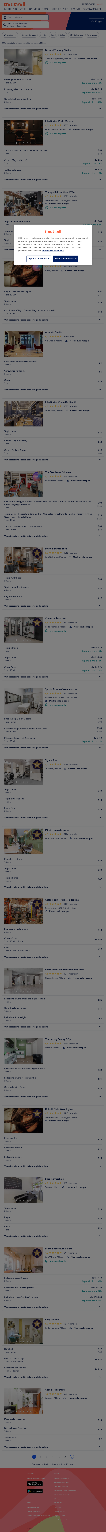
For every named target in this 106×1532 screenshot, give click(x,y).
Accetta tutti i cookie (65, 258)
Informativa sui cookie (53, 251)
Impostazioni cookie (39, 258)
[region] (53, 245)
